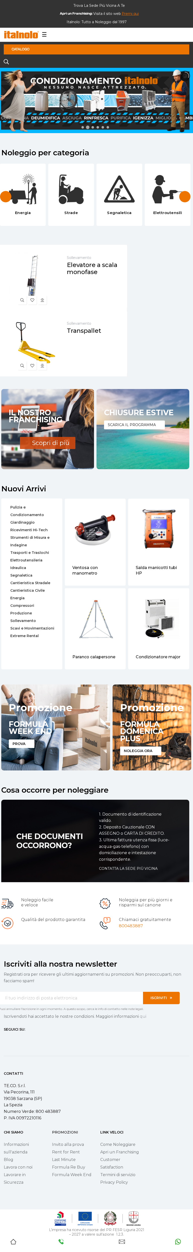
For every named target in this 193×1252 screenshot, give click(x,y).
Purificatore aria (152, 656)
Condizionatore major (94, 656)
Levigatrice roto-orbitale (153, 570)
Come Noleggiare (117, 1144)
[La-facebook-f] (6, 1039)
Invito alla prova (68, 1144)
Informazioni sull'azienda (16, 1148)
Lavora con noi (18, 1167)
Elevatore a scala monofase (92, 268)
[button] (130, 13)
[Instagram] (15, 1039)
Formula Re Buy (68, 1167)
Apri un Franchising (119, 1152)
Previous (5, 196)
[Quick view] (22, 300)
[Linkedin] (33, 1039)
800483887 (131, 925)
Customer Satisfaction (111, 1163)
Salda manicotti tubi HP (93, 570)
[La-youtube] (24, 1039)
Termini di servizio (117, 1174)
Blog (8, 1159)
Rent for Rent (66, 1152)
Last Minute (64, 1159)
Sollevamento (79, 257)
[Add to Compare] (42, 300)
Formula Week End (71, 1174)
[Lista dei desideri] (32, 300)
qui (143, 1016)
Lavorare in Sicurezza (15, 1178)
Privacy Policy (114, 1182)
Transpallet (84, 330)
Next (184, 196)
